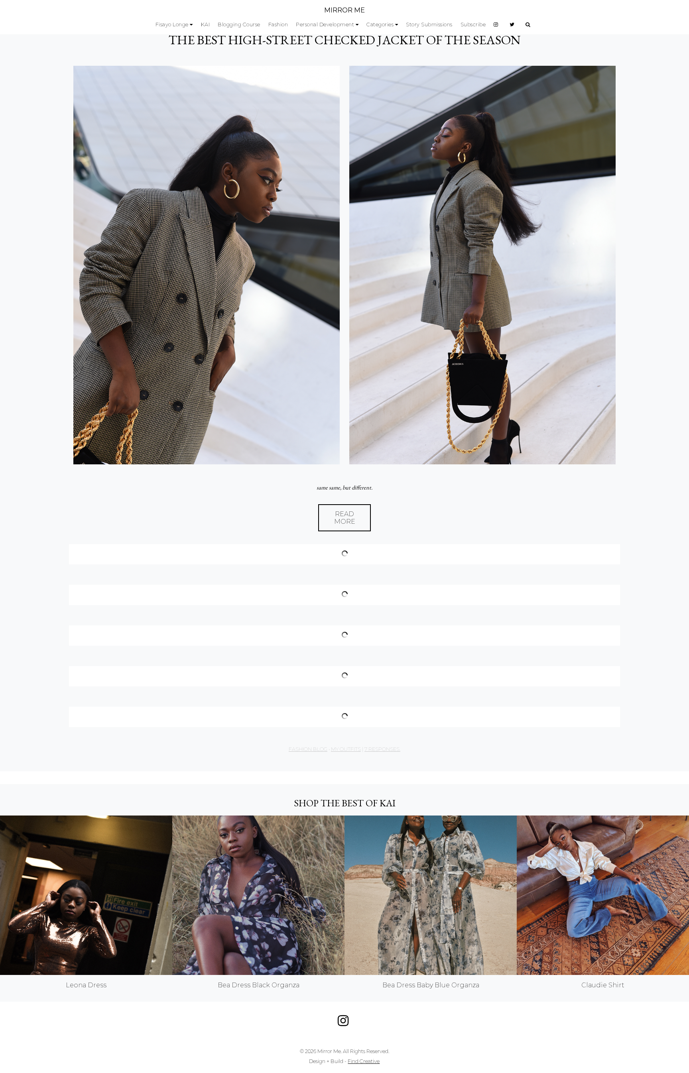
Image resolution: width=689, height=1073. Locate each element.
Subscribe (473, 25)
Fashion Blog (308, 749)
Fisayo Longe (172, 25)
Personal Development (325, 25)
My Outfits (346, 749)
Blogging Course (239, 25)
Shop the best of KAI (345, 803)
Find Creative (364, 1061)
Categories (380, 25)
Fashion (278, 25)
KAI (205, 25)
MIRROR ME (344, 10)
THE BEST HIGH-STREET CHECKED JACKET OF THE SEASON (344, 39)
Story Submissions (429, 25)
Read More (344, 517)
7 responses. (382, 749)
